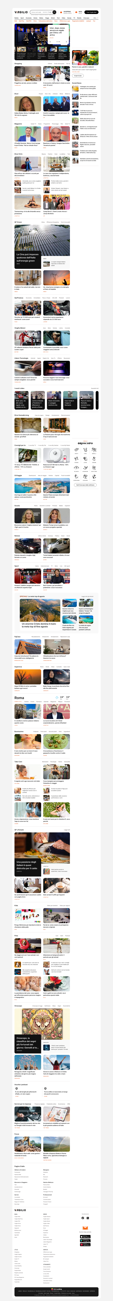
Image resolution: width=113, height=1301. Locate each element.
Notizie (16, 18)
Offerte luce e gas (65, 21)
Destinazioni (32, 475)
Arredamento (55, 415)
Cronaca (50, 536)
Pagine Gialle (19, 1166)
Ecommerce (61, 1104)
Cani (57, 935)
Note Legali (46, 1293)
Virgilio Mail (17, 1216)
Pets (16, 936)
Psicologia (53, 761)
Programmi (47, 124)
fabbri (16, 1179)
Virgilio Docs (17, 1225)
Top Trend (17, 1127)
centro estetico (47, 1187)
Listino (61, 328)
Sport (22, 18)
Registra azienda (18, 1272)
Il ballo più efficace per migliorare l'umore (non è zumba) (29, 790)
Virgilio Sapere (18, 1254)
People (41, 93)
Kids (16, 905)
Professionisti (47, 1195)
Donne (35, 18)
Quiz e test (67, 666)
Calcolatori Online (47, 1280)
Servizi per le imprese (22, 1104)
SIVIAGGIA (72, 1291)
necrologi (16, 1204)
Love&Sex (62, 154)
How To (53, 358)
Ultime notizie (42, 536)
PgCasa (17, 637)
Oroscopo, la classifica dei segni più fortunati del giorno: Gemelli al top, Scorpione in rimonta (28, 1043)
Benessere (45, 761)
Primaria (54, 505)
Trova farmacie (47, 1271)
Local (16, 725)
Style (55, 154)
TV (74, 18)
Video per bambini (52, 905)
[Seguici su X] (88, 1218)
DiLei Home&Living (21, 415)
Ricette (79, 18)
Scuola (17, 506)
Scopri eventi (46, 1269)
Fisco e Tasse (46, 298)
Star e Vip (48, 93)
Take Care (18, 762)
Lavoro (68, 298)
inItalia (45, 1235)
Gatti (61, 935)
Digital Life (46, 358)
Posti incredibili (65, 475)
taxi (15, 1184)
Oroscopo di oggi (37, 1006)
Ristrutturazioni (65, 415)
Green (18, 263)
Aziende (46, 701)
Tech (58, 18)
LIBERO (20, 1291)
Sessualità (67, 761)
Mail (15, 21)
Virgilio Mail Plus (18, 1219)
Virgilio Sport (46, 1219)
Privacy (51, 1293)
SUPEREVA (92, 1291)
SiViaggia (18, 475)
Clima (43, 222)
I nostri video (19, 388)
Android (33, 358)
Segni (59, 1006)
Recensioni (67, 358)
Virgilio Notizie (46, 1216)
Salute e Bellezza (48, 1182)
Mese (54, 1006)
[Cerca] (54, 12)
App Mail (16, 1235)
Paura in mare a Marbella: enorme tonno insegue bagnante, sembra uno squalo (86, 407)
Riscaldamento (36, 636)
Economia (28, 18)
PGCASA (49, 1291)
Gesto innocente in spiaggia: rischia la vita (54, 403)
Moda (44, 87)
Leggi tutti (67, 830)
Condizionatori (47, 660)
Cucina (45, 755)
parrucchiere (46, 1184)
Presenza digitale (40, 1104)
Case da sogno (39, 415)
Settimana (47, 1006)
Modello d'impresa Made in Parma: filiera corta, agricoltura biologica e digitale (55, 1156)
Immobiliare (37, 298)
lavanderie (17, 1197)
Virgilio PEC (17, 1221)
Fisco (15, 321)
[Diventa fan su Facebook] (83, 1218)
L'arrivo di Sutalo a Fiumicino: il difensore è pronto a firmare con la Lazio (37, 405)
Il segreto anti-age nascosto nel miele (27, 781)
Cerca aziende (46, 1266)
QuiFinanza (18, 298)
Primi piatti (44, 731)
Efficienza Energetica (53, 222)
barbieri (45, 1189)
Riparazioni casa (65, 636)
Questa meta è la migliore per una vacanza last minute (69, 611)
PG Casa (16, 1275)
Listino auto (17, 1263)
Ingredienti (67, 731)
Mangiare (46, 1170)
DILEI (68, 1291)
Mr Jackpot (46, 1259)
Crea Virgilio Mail (91, 12)
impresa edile (17, 1174)
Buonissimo (18, 731)
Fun (94, 21)
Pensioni (61, 298)
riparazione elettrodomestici (21, 1176)
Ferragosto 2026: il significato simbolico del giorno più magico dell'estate (25, 1074)
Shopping (16, 1252)
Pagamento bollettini (78, 21)
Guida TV (33, 124)
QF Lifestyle (19, 830)
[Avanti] (97, 400)
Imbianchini (45, 636)
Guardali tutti (95, 388)
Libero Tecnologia (21, 358)
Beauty (44, 154)
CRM (68, 1104)
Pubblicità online (51, 1104)
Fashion (50, 154)
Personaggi (55, 124)
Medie (61, 505)
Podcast (67, 935)
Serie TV (67, 124)
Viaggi (47, 18)
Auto (44, 328)
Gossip (69, 18)
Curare (16, 823)
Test (68, 154)
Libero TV (45, 1244)
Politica (57, 536)
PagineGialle (17, 1270)
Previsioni (67, 701)
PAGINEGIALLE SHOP (41, 1291)
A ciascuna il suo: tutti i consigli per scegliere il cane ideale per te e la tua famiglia (60, 964)
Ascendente (66, 1006)
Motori (53, 18)
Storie (68, 536)
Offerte (50, 63)
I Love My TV (32, 445)
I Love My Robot (65, 445)
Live (61, 566)
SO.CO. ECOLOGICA (19, 1157)
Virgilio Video (46, 1223)
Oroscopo (86, 18)
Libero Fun (45, 1261)
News (39, 124)
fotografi (45, 1204)
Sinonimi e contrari (45, 505)
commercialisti (47, 1199)
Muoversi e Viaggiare (20, 1182)
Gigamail (16, 1228)
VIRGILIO (25, 1291)
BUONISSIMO (86, 1291)
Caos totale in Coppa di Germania (69, 403)
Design (48, 415)
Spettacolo (53, 37)
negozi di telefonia (19, 1201)
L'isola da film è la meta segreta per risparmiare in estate (69, 627)
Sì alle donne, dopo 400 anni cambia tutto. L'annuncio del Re (88, 96)
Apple (39, 358)
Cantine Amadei (47, 1160)
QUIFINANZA (79, 1291)
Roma (19, 698)
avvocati (45, 1197)
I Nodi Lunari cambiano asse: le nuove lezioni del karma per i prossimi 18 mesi (59, 1047)
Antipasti (35, 731)
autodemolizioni (18, 1187)
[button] (66, 41)
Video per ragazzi (65, 905)
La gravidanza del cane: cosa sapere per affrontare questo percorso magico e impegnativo (27, 995)
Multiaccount (17, 1230)
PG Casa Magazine (19, 1277)
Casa (15, 439)
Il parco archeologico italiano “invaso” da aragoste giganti (86, 611)
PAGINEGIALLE (31, 1291)
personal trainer (47, 1201)
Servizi (16, 1195)
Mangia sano (46, 785)
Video (63, 18)
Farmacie (39, 701)
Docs (55, 21)
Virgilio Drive (17, 1223)
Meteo (41, 18)
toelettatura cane (18, 1199)
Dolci (60, 731)
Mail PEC (28, 21)
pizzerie (45, 1179)
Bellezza (67, 93)
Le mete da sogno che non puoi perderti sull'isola (85, 627)
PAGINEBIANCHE (55, 1291)
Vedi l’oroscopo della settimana (85, 485)
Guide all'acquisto (59, 63)
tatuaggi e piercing (48, 1191)
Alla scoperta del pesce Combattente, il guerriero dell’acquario (29, 971)
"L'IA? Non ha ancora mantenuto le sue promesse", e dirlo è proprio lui (89, 112)
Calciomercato (45, 566)
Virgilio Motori (19, 328)
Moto (49, 328)
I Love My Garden (53, 445)
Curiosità (67, 328)
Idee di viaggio (42, 475)
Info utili (45, 351)
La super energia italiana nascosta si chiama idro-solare (58, 263)
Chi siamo (40, 1293)
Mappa (60, 701)
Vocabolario (46, 1276)
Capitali (57, 475)
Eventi (32, 701)
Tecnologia (17, 85)
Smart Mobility (18, 1265)
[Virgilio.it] (21, 12)
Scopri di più (77, 75)
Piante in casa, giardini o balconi (83, 67)
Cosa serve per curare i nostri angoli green (84, 69)
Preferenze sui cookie (66, 1293)
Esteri (62, 536)
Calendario (17, 1232)
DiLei (16, 94)
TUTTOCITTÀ (63, 1291)
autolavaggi (17, 1191)
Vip (44, 117)
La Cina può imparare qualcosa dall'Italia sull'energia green (27, 257)
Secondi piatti (53, 731)
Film (62, 124)
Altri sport (67, 566)
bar (44, 1174)
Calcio (37, 566)
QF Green (18, 222)
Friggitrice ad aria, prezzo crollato (25, 83)
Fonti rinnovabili (65, 222)
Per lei (68, 63)
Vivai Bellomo (76, 71)
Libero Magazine (47, 1242)
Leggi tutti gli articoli (87, 596)
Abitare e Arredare (20, 1170)
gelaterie (45, 1172)
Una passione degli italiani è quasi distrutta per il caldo (27, 865)
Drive (35, 21)
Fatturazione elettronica (45, 21)
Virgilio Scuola (18, 1256)
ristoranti (45, 1176)
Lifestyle (55, 93)
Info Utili (54, 298)
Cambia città (17, 701)
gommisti (16, 1189)
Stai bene (16, 783)
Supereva (18, 667)
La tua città (46, 1273)
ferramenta (17, 1172)
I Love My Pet (42, 445)
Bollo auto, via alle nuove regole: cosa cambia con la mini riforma (21, 405)
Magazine (18, 124)
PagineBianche (18, 1279)
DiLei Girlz (18, 154)
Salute (60, 761)
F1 (52, 566)
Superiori (67, 505)
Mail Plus (21, 21)
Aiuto (15, 1237)
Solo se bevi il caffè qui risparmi (54, 895)
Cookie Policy (57, 1293)
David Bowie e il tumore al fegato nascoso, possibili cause (87, 144)
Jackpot (88, 21)
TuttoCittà (16, 1282)
